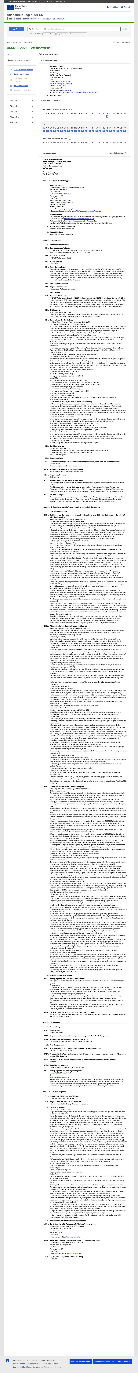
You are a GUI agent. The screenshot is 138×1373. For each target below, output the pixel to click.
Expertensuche (62, 34)
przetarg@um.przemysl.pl (63, 83)
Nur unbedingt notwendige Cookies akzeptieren (112, 1361)
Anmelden (114, 7)
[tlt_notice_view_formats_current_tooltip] (125, 153)
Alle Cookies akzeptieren (80, 1361)
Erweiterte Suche (49, 34)
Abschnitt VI (14, 122)
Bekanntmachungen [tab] (15, 55)
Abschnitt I (14, 100)
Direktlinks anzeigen (21, 74)
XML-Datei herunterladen (23, 70)
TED (8, 42)
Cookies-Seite (24, 1364)
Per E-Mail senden (21, 86)
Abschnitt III (14, 111)
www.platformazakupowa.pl (59, 1077)
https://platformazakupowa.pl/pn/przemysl (85, 92)
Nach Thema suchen (77, 34)
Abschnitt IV (14, 117)
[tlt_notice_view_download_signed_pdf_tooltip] (107, 116)
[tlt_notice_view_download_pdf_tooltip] (44, 130)
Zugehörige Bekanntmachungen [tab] (19, 60)
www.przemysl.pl (65, 90)
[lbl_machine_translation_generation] (70, 139)
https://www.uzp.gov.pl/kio (71, 1237)
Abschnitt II (14, 106)
